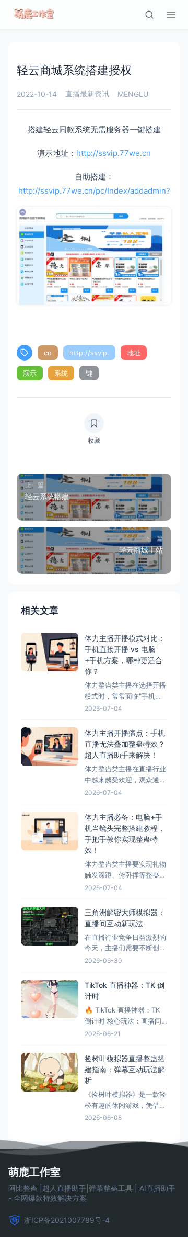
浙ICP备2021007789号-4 (67, 1220)
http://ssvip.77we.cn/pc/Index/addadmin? (94, 191)
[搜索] (149, 14)
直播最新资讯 (87, 93)
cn (48, 352)
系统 (61, 373)
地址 (133, 352)
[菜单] (171, 14)
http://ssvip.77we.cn (113, 153)
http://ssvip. (89, 352)
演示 (30, 373)
